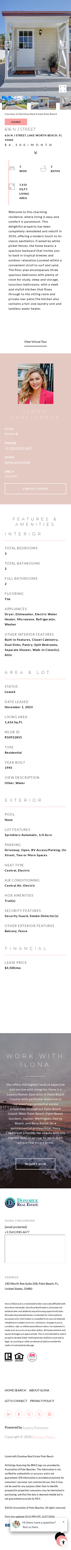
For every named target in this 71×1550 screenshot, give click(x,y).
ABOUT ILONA (39, 1390)
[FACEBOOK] (19, 1414)
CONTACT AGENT (35, 488)
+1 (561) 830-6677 (19, 448)
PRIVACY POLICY (42, 1401)
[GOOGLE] (49, 1414)
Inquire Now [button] (35, 1164)
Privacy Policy (44, 1437)
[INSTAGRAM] (29, 1414)
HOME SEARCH (15, 1390)
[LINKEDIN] (8, 1414)
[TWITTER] (39, 1414)
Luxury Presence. (36, 1427)
